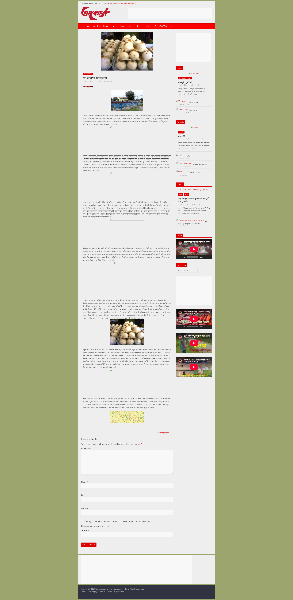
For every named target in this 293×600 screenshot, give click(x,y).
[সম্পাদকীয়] (194, 127)
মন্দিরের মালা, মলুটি (193, 110)
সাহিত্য (138, 26)
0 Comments (108, 82)
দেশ (94, 26)
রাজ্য (88, 26)
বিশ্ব (98, 26)
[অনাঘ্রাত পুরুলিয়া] (194, 73)
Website (84, 508)
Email (84, 495)
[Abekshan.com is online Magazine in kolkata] (83, 26)
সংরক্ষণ (172, 26)
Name (84, 482)
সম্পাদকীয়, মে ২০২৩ (195, 172)
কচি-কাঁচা (147, 26)
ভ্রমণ (114, 26)
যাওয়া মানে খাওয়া (87, 74)
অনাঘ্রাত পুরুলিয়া (185, 82)
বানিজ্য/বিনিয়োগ (163, 26)
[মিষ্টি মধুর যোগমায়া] (181, 101)
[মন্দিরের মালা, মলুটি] (182, 109)
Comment (86, 448)
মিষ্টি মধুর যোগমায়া (193, 102)
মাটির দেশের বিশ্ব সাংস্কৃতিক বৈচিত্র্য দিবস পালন (192, 222)
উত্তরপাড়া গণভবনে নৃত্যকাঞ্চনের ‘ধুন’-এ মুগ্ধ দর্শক (193, 200)
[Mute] (205, 257)
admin (99, 82)
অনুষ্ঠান (180, 194)
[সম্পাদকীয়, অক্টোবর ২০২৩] (184, 163)
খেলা (130, 26)
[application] (194, 249)
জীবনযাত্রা (105, 26)
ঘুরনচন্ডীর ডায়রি (182, 78)
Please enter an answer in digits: (95, 526)
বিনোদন (122, 26)
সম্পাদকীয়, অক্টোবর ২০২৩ (199, 164)
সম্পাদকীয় (181, 132)
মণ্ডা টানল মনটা (165, 432)
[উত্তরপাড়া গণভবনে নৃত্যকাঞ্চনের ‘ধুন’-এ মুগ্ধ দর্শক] (194, 189)
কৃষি (155, 26)
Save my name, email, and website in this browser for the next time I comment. (118, 521)
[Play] (179, 257)
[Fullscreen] (209, 257)
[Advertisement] (170, 13)
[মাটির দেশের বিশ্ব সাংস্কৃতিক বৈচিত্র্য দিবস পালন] (189, 220)
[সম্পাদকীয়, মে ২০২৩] (182, 171)
